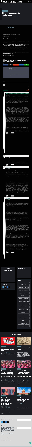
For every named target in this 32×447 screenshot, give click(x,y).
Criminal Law (20, 298)
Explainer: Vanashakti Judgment (23, 348)
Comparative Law (26, 290)
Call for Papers (21, 290)
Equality (24, 301)
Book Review (27, 287)
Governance (20, 306)
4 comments (3, 16)
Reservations (11, 61)
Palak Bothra (8, 379)
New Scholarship (21, 317)
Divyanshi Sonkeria (8, 352)
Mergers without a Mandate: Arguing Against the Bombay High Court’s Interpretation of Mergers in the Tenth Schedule (7, 437)
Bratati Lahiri (13, 379)
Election (20, 301)
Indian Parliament (6, 61)
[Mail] (9, 287)
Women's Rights (24, 326)
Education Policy (23, 60)
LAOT (21, 403)
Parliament (27, 317)
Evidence (28, 301)
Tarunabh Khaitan (17, 16)
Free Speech (20, 304)
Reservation (23, 320)
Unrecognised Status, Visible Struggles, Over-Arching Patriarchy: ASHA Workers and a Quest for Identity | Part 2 (8, 374)
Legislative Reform (23, 315)
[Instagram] (5, 287)
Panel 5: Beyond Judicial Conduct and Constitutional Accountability (23, 400)
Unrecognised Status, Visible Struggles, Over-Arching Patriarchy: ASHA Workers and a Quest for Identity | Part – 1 (24, 374)
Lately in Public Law (23, 312)
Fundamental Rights (26, 304)
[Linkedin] (7, 287)
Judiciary (27, 309)
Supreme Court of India (24, 323)
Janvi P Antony (8, 407)
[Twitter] (3, 287)
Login (28, 81)
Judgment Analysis (21, 309)
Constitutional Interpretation (8, 60)
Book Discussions (21, 287)
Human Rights (26, 306)
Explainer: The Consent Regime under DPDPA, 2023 (8, 349)
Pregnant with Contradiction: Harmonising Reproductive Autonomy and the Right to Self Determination (6, 402)
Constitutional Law (16, 60)
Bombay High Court (23, 284)
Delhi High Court (26, 298)
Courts (27, 295)
